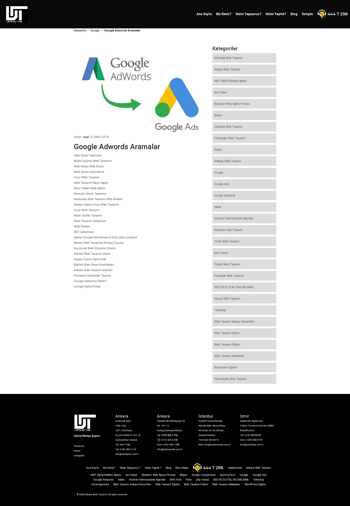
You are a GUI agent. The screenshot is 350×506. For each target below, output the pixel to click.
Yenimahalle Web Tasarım (230, 379)
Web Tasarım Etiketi (227, 344)
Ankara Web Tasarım (227, 69)
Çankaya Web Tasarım (228, 126)
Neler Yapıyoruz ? (130, 467)
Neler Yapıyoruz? (248, 14)
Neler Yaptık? (276, 14)
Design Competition (204, 475)
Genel (217, 149)
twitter (77, 450)
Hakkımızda (235, 467)
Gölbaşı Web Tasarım (227, 161)
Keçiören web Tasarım (228, 230)
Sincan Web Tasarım (227, 298)
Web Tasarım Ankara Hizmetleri (234, 321)
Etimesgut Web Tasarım (229, 138)
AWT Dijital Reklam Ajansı (230, 81)
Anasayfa (80, 30)
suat (86, 137)
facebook (79, 446)
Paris (189, 479)
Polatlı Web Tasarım (227, 264)
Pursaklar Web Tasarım (229, 275)
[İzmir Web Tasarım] (85, 423)
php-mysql (221, 253)
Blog (294, 14)
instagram (79, 455)
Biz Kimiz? (223, 14)
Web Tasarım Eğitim (227, 333)
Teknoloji (220, 310)
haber (217, 207)
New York (175, 479)
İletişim (307, 14)
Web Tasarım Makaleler (229, 356)
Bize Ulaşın (182, 467)
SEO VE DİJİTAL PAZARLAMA (233, 287)
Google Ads (221, 184)
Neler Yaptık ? (153, 467)
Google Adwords (224, 195)
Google (95, 30)
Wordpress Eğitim (225, 367)
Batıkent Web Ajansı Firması (232, 104)
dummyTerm (227, 475)
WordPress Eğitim (255, 484)
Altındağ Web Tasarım (228, 58)
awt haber (220, 92)
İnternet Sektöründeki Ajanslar (233, 218)
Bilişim (218, 115)
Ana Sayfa (204, 14)
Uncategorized (100, 484)
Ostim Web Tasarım (226, 241)
